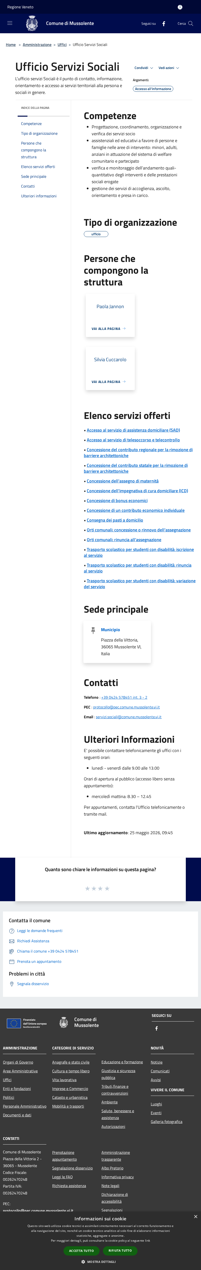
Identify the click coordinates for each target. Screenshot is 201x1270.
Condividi (142, 67)
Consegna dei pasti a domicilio (115, 520)
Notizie (157, 1062)
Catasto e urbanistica (70, 1097)
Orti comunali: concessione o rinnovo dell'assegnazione (139, 530)
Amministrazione (37, 44)
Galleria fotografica (166, 1121)
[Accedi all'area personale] (180, 7)
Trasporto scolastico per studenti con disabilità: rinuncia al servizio (137, 568)
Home (11, 44)
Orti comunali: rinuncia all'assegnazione (124, 539)
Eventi (156, 1113)
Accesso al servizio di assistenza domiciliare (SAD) (133, 430)
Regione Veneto (20, 7)
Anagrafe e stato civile (70, 1062)
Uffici (62, 44)
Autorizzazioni (113, 1126)
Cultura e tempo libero (70, 1071)
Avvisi (156, 1080)
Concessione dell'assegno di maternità (123, 481)
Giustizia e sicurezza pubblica (118, 1074)
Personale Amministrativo (24, 1106)
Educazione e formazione (122, 1062)
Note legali (110, 1186)
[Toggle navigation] (10, 23)
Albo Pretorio (112, 1168)
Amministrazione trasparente (115, 1155)
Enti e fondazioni (17, 1088)
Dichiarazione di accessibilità (114, 1197)
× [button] (195, 1217)
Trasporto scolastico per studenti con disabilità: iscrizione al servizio (139, 552)
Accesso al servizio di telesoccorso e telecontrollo (133, 440)
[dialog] (100, 1241)
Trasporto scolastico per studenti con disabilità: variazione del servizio (140, 583)
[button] (100, 1261)
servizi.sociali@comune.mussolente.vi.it (129, 717)
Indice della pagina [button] (35, 107)
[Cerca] (191, 23)
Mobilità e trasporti (68, 1106)
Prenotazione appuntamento (64, 1155)
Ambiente (109, 1102)
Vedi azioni (167, 67)
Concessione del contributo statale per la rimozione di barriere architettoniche (136, 468)
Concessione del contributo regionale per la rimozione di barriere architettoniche (138, 452)
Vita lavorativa (64, 1080)
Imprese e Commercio (70, 1088)
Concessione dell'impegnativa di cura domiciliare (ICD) (137, 490)
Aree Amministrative (20, 1071)
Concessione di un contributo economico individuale (136, 510)
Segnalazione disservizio (72, 1168)
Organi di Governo (18, 1062)
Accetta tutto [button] (81, 1251)
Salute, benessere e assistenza (117, 1114)
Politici (8, 1097)
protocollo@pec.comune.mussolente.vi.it (126, 707)
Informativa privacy (117, 1177)
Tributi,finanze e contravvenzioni (114, 1089)
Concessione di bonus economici (117, 500)
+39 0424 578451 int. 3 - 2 (124, 697)
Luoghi (156, 1104)
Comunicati (160, 1071)
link (147, 1240)
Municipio (110, 629)
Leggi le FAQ (62, 1177)
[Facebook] (162, 23)
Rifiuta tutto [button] (120, 1250)
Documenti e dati (17, 1115)
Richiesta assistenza (69, 1186)
